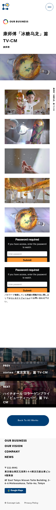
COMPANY (12, 452)
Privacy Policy (31, 503)
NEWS (9, 457)
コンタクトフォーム (20, 298)
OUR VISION (14, 446)
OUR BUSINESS (16, 441)
